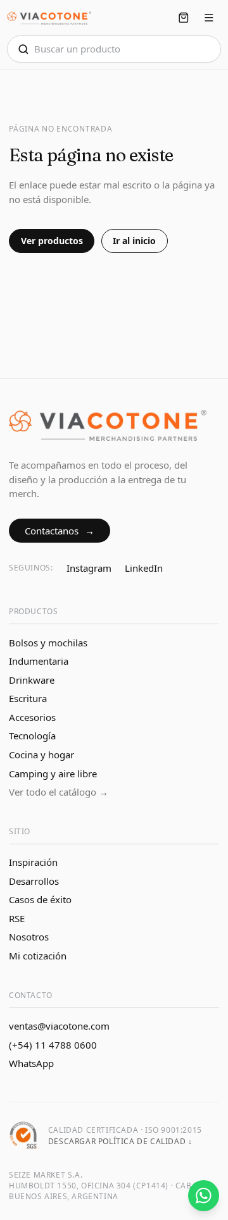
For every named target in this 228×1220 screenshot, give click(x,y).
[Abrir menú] (209, 18)
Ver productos (52, 241)
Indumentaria (38, 661)
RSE (17, 918)
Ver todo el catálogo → (58, 792)
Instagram (88, 568)
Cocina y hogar (41, 754)
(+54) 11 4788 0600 (53, 1044)
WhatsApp (31, 1063)
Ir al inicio (134, 241)
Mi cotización (37, 955)
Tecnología (32, 735)
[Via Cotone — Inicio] (49, 18)
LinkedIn (144, 568)
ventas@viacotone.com (59, 1026)
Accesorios (32, 717)
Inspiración (33, 862)
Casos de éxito (40, 899)
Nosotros (29, 936)
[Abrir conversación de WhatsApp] (203, 1195)
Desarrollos (34, 881)
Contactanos (60, 530)
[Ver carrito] (183, 18)
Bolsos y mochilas (48, 642)
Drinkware (31, 680)
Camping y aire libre (53, 773)
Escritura (28, 698)
